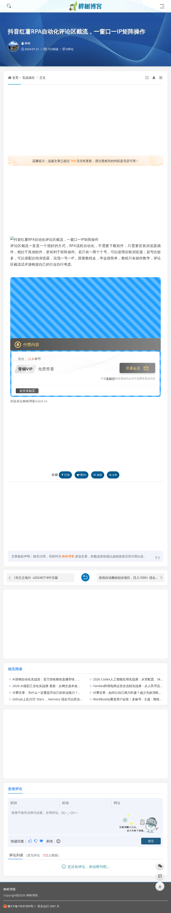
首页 (15, 77)
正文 (42, 77)
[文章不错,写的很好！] (30, 841)
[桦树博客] (85, 6)
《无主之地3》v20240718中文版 (35, 577)
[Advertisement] (85, 120)
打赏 (67, 475)
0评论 (69, 49)
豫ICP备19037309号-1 (22, 906)
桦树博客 (9, 889)
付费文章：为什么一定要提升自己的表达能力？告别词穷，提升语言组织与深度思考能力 (73, 692)
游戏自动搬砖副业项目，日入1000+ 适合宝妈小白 (131, 577)
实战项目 (28, 77)
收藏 (55, 474)
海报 (99, 475)
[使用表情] (58, 841)
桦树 (28, 43)
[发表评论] (160, 876)
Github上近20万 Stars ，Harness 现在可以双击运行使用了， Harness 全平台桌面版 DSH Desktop (81, 699)
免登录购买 (27, 391)
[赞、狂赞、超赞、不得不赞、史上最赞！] (41, 841)
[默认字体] (154, 77)
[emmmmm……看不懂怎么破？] (36, 841)
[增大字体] (161, 77)
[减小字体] (147, 77)
